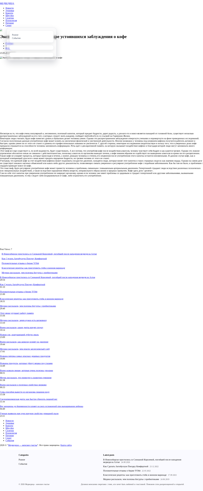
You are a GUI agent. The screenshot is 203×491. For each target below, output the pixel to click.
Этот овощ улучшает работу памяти (17, 313)
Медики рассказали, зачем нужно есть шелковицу (23, 320)
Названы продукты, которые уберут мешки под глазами (26, 363)
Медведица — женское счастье (22, 445)
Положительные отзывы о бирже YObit (20, 263)
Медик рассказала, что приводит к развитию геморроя (25, 377)
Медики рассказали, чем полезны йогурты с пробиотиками (30, 272)
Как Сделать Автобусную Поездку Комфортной (24, 258)
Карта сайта (66, 445)
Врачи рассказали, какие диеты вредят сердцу (21, 327)
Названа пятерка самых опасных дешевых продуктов (25, 356)
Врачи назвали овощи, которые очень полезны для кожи (26, 370)
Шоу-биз (10, 15)
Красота (9, 13)
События (10, 440)
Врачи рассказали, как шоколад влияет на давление (24, 342)
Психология (11, 20)
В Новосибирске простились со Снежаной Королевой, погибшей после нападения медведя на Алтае (49, 254)
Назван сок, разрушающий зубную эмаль (19, 334)
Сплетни (10, 18)
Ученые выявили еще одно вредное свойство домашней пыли (29, 413)
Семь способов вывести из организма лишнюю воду (25, 392)
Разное (22, 459)
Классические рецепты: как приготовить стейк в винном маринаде (33, 268)
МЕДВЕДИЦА (7, 3)
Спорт (8, 25)
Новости (10, 8)
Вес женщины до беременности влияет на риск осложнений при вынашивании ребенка (41, 406)
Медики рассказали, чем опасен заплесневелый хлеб (25, 349)
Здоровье (10, 10)
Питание (10, 23)
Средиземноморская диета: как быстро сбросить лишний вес (28, 399)
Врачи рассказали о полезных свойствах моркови (23, 385)
